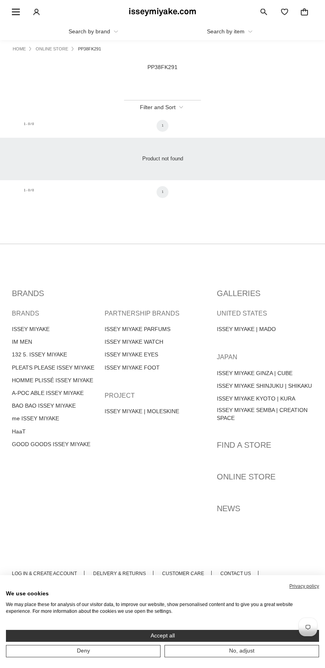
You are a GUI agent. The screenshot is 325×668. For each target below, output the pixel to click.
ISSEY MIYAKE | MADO (246, 329)
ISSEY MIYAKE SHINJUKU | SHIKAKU (264, 386)
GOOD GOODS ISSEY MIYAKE (51, 444)
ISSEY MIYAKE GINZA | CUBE (254, 373)
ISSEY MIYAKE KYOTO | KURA (256, 398)
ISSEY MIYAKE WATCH (134, 342)
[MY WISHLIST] (284, 12)
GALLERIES (238, 293)
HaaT (19, 431)
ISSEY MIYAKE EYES (131, 354)
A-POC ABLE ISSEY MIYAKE (48, 393)
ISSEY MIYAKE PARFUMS (137, 329)
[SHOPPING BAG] (304, 12)
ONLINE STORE (246, 476)
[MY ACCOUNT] (36, 12)
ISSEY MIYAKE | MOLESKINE (142, 411)
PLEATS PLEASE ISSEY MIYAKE (53, 367)
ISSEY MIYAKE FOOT (132, 367)
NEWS (228, 508)
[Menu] (16, 12)
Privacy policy (304, 586)
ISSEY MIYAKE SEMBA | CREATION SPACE (262, 414)
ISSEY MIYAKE (31, 329)
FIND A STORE (244, 445)
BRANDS (28, 293)
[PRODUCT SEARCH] (264, 12)
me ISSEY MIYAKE (35, 418)
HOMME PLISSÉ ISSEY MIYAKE (52, 380)
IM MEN (22, 342)
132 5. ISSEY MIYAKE (39, 354)
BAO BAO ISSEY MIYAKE (44, 405)
